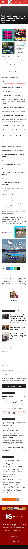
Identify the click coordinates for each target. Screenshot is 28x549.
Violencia (9, 492)
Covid (19, 466)
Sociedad (3, 13)
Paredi (10, 484)
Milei (7, 482)
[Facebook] (8, 268)
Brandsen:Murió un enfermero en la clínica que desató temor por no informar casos (7, 281)
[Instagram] (14, 303)
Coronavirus (10, 466)
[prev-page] (3, 343)
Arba (3, 464)
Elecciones (5, 471)
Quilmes (23, 487)
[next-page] (5, 343)
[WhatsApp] (15, 268)
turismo (13, 490)
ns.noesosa (14, 300)
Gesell (15, 471)
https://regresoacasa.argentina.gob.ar (14, 83)
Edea (22, 469)
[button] (2, 2)
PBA (17, 484)
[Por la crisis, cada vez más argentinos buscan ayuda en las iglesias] (5, 327)
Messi (3, 482)
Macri (13, 474)
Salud (8, 490)
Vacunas (4, 492)
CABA (22, 463)
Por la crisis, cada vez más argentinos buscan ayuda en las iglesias (18, 327)
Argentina (11, 463)
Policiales (21, 484)
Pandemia (5, 484)
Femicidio (11, 471)
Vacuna (19, 490)
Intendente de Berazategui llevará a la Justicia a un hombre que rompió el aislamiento (20, 281)
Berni (18, 463)
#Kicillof (5, 461)
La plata (9, 474)
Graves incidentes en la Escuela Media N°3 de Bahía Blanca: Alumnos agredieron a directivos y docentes (13, 423)
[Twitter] (11, 268)
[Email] (18, 268)
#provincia (14, 461)
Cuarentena (13, 469)
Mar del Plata (8, 479)
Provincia (15, 487)
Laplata (4, 474)
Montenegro (11, 482)
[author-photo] (14, 298)
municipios (17, 482)
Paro (14, 484)
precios (8, 487)
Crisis (9, 469)
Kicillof (20, 471)
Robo (3, 490)
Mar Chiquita (7, 476)
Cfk (3, 466)
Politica (3, 487)
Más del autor (19, 310)
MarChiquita (16, 477)
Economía (18, 469)
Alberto (22, 461)
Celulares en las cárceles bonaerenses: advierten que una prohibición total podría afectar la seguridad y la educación (18, 318)
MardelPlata (18, 479)
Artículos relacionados (8, 310)
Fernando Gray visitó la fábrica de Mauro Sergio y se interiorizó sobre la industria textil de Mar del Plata (13, 435)
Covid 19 (4, 469)
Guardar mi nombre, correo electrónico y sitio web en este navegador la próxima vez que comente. (14, 380)
